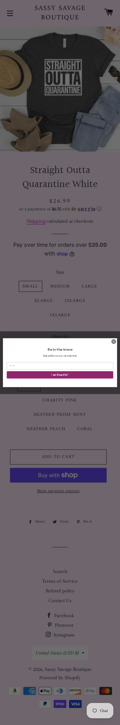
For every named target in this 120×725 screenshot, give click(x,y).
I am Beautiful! (60, 374)
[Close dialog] (114, 341)
